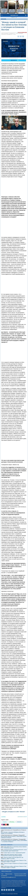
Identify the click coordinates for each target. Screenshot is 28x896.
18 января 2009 (22, 839)
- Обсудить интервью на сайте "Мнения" (13, 811)
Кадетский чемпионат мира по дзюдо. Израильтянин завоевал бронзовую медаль (11, 855)
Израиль (3, 19)
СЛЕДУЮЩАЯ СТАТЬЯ (22, 816)
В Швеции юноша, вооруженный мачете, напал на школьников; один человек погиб (14, 850)
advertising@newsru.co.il (10, 877)
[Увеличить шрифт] (21, 36)
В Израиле (3, 816)
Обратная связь (8, 873)
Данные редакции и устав (20, 875)
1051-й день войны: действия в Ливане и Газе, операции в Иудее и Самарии (13, 861)
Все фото (14, 60)
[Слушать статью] (24, 36)
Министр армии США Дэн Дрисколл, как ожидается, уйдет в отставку (12, 858)
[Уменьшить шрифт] (18, 36)
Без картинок (4, 875)
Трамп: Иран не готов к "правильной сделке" (14, 852)
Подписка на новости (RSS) (20, 873)
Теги (2, 873)
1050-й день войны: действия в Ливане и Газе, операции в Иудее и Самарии (13, 867)
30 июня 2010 (22, 835)
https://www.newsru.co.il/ (7, 830)
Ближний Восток (16, 830)
